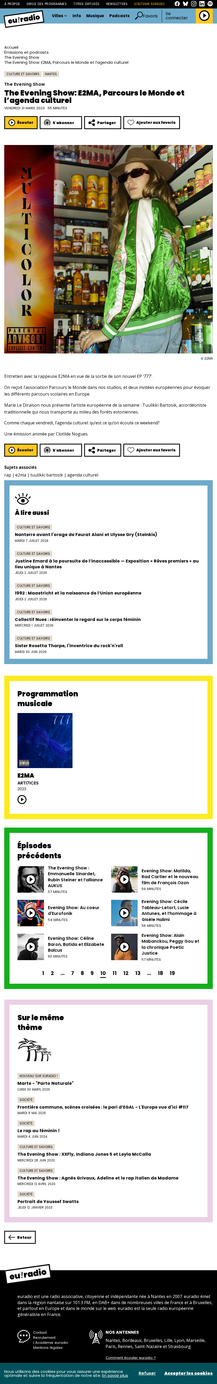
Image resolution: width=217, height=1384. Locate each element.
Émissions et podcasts (26, 52)
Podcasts (119, 16)
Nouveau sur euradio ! (39, 1076)
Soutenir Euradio (149, 4)
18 (160, 973)
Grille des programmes (46, 4)
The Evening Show (21, 57)
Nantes (51, 74)
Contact (40, 1332)
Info (77, 16)
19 (172, 973)
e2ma (20, 475)
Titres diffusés (86, 4)
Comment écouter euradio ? (131, 1357)
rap (7, 475)
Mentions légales (48, 1347)
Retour (24, 1237)
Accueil (11, 47)
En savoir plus (115, 1375)
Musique (95, 16)
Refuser (147, 1373)
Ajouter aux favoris (156, 122)
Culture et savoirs (22, 74)
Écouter (25, 122)
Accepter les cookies (188, 1373)
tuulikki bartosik (46, 475)
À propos (12, 4)
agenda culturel (82, 475)
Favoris (150, 16)
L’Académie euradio (50, 1342)
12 (126, 973)
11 (114, 973)
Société (26, 1099)
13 (138, 973)
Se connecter (177, 16)
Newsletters (117, 4)
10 (103, 973)
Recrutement (44, 1337)
